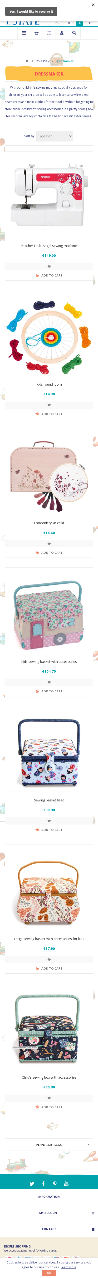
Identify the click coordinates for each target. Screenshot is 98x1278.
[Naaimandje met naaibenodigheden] (49, 750)
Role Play (42, 61)
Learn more (68, 1267)
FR (68, 23)
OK (49, 1273)
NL (57, 23)
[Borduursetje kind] (49, 473)
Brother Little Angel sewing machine (49, 245)
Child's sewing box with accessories (49, 1077)
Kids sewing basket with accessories (49, 661)
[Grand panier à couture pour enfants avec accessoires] (49, 889)
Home (27, 61)
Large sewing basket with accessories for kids (49, 938)
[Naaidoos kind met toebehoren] (49, 1027)
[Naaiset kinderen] (49, 612)
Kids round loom (49, 384)
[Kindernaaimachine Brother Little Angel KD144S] (49, 196)
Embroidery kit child (49, 523)
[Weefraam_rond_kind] (49, 334)
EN (79, 23)
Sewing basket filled (49, 800)
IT (90, 23)
